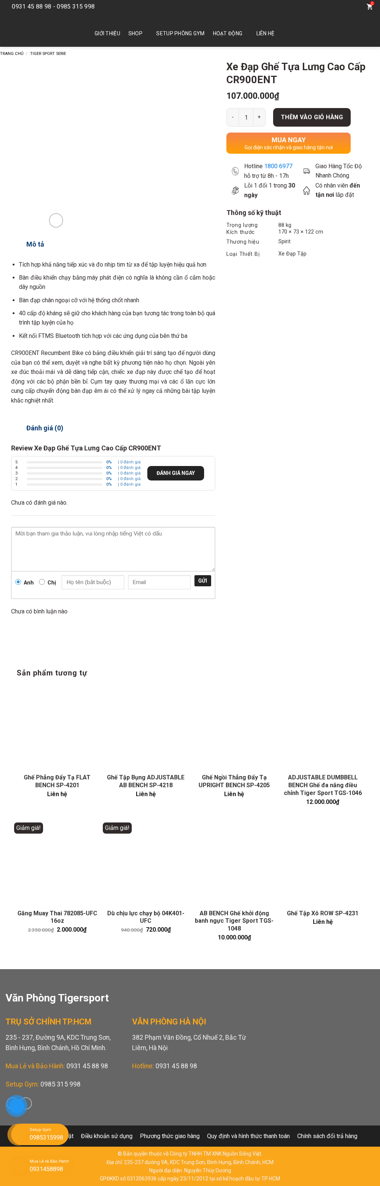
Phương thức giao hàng (170, 1136)
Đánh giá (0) (44, 428)
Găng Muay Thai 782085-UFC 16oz (57, 917)
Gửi (202, 581)
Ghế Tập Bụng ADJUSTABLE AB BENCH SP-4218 (145, 781)
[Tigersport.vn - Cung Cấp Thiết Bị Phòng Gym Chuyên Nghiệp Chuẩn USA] (39, 30)
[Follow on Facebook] (327, 6)
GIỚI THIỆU (107, 33)
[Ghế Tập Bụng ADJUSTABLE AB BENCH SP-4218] (145, 727)
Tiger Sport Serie (48, 53)
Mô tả (35, 244)
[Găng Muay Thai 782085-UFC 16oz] (57, 863)
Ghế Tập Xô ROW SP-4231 (322, 913)
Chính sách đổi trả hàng (327, 1136)
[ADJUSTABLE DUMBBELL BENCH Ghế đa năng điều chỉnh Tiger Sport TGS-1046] (322, 727)
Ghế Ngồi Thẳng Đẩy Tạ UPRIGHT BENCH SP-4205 (234, 781)
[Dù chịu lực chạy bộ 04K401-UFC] (145, 863)
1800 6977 (278, 166)
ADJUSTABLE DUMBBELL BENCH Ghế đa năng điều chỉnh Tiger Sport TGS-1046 (323, 785)
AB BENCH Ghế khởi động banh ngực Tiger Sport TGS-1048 (234, 921)
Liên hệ (265, 33)
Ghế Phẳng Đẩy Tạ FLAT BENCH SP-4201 (57, 781)
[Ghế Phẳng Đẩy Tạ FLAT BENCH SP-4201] (57, 727)
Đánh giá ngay (176, 473)
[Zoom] (56, 220)
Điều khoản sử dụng (106, 1136)
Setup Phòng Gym (180, 33)
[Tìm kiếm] (354, 7)
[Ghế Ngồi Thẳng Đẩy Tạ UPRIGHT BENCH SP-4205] (234, 727)
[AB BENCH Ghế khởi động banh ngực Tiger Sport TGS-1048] (234, 863)
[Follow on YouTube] (338, 6)
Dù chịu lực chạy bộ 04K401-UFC (145, 917)
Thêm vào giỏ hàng (312, 117)
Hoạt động (228, 33)
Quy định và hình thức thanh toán (248, 1136)
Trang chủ (11, 53)
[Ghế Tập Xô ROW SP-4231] (322, 863)
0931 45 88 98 (87, 1066)
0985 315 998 (60, 1084)
